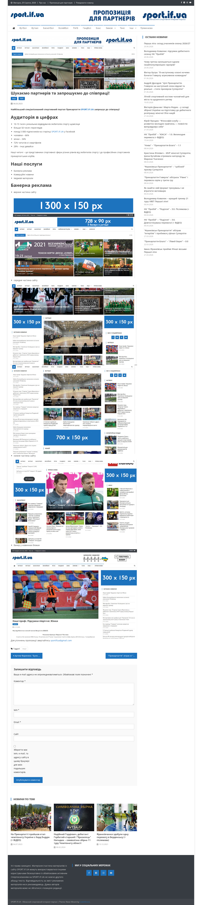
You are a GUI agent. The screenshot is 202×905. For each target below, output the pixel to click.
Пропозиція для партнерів (61, 2)
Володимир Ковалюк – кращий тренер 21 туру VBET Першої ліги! (166, 200)
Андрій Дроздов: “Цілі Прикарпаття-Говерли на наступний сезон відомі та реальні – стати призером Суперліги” (164, 86)
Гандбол (87, 28)
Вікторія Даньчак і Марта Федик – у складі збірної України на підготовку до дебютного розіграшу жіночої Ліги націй (167, 110)
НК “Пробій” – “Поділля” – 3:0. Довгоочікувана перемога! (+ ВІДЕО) (163, 221)
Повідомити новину (84, 2)
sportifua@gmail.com (61, 640)
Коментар (20, 681)
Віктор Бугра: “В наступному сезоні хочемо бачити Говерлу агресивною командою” (167, 74)
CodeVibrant (85, 902)
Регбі (75, 28)
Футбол (23, 28)
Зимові (109, 28)
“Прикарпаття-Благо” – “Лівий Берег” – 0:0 (166, 241)
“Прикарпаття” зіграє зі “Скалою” (122, 655)
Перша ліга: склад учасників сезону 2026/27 (167, 43)
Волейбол (63, 28)
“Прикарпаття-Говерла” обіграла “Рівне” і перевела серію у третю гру (166, 179)
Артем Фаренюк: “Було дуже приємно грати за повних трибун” (28, 655)
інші (24, 648)
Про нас (42, 2)
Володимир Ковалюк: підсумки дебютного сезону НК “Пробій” (167, 52)
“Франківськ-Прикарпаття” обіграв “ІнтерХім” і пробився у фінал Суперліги (165, 232)
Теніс (122, 28)
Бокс (98, 28)
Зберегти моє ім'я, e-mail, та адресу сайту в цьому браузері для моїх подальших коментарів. (21, 760)
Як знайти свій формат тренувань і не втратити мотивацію (164, 189)
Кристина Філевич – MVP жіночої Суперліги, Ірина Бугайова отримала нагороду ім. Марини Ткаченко (167, 156)
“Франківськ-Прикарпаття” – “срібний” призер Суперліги (164, 168)
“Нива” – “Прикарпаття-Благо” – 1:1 (162, 145)
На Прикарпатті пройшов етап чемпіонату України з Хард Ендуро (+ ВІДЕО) (30, 837)
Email (17, 722)
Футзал (34, 28)
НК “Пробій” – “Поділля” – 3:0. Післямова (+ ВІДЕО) (166, 210)
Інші (131, 28)
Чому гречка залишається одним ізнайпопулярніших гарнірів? (161, 63)
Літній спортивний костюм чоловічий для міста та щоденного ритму (166, 98)
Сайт (16, 734)
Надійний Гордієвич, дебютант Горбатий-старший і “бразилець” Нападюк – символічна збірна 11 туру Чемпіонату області (72, 838)
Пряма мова (146, 28)
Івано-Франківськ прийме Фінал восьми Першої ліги (165, 250)
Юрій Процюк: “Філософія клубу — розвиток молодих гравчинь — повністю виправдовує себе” (166, 123)
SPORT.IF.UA (87, 109)
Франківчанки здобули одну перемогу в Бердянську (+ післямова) (113, 837)
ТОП (21, 98)
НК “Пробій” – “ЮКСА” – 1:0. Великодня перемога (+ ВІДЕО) (164, 136)
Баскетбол (48, 28)
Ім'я (16, 710)
